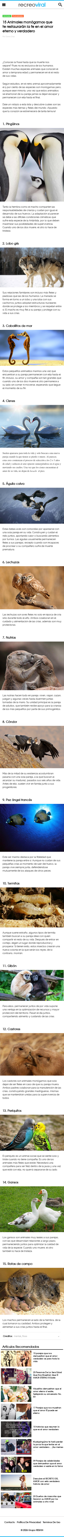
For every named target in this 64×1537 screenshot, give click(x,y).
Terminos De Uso (51, 1522)
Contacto (9, 1522)
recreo (32, 4)
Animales (6, 16)
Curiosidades (18, 16)
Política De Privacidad (29, 1522)
